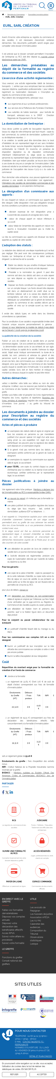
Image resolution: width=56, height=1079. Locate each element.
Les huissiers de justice (41, 914)
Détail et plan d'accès (40, 1056)
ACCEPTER (42, 1074)
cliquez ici (24, 590)
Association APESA (39, 917)
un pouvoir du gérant (16, 498)
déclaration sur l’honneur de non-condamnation (33, 596)
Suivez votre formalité (13, 943)
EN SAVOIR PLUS (28, 1069)
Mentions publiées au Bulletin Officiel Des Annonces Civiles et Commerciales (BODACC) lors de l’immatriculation (28, 776)
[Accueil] (3, 14)
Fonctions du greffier (12, 957)
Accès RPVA (8, 933)
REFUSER (14, 1074)
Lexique (34, 943)
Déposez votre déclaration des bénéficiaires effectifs (12, 926)
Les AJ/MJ (35, 920)
